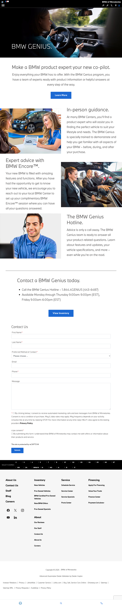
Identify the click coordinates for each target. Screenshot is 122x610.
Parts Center (66, 503)
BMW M (36, 467)
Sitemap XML (8, 588)
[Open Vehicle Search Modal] (103, 5)
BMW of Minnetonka (68, 570)
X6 (106, 462)
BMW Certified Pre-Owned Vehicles (44, 497)
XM (18, 467)
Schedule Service (68, 485)
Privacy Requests (22, 588)
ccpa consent (17, 430)
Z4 (26, 467)
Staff (8, 490)
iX (42, 467)
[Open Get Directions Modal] (116, 5)
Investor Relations (10, 583)
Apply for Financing (96, 485)
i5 (66, 467)
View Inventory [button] (61, 313)
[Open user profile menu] (120, 5)
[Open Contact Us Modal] (101, 603)
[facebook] (8, 510)
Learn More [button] (61, 95)
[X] (15, 510)
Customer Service (44, 583)
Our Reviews (39, 522)
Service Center (67, 491)
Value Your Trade (95, 491)
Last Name (17, 342)
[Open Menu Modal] (3, 5)
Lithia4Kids (31, 583)
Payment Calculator (96, 503)
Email (14, 361)
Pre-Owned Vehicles (42, 491)
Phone (15, 371)
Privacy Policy (26, 423)
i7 (74, 467)
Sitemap (104, 583)
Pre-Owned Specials (42, 509)
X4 (89, 462)
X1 (65, 462)
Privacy (21, 583)
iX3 (51, 467)
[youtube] (8, 517)
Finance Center (94, 497)
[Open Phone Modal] (111, 5)
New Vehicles (39, 485)
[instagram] (22, 510)
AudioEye (34, 588)
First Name (17, 332)
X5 (98, 462)
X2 (73, 462)
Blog (8, 496)
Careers (10, 501)
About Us (11, 480)
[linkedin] (15, 517)
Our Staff (37, 528)
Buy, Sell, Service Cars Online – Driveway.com (81, 583)
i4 (58, 467)
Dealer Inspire (77, 576)
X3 (81, 462)
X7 (114, 462)
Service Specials (67, 497)
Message (16, 381)
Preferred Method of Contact (25, 352)
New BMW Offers (41, 503)
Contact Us (12, 485)
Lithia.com (57, 583)
